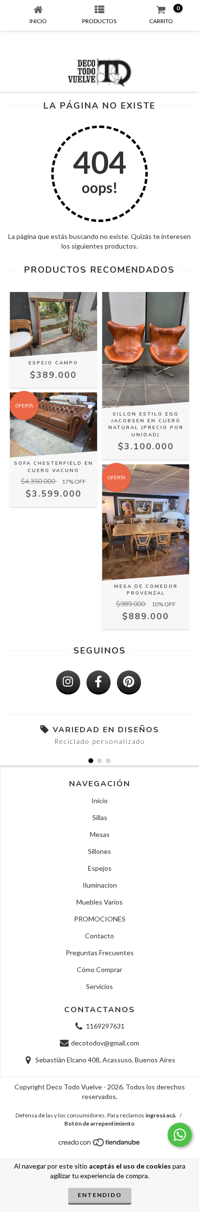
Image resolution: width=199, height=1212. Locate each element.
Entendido (100, 1194)
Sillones (99, 851)
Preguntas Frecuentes (100, 952)
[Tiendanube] (99, 1144)
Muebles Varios (99, 902)
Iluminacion (100, 885)
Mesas (100, 834)
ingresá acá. (160, 1115)
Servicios (99, 986)
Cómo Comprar (99, 969)
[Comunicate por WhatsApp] (180, 1135)
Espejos (100, 868)
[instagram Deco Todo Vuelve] (68, 682)
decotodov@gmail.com (105, 1043)
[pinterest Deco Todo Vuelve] (129, 682)
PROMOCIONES (100, 919)
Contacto (99, 936)
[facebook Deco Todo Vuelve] (98, 682)
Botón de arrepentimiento (99, 1123)
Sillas (99, 817)
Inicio (99, 800)
